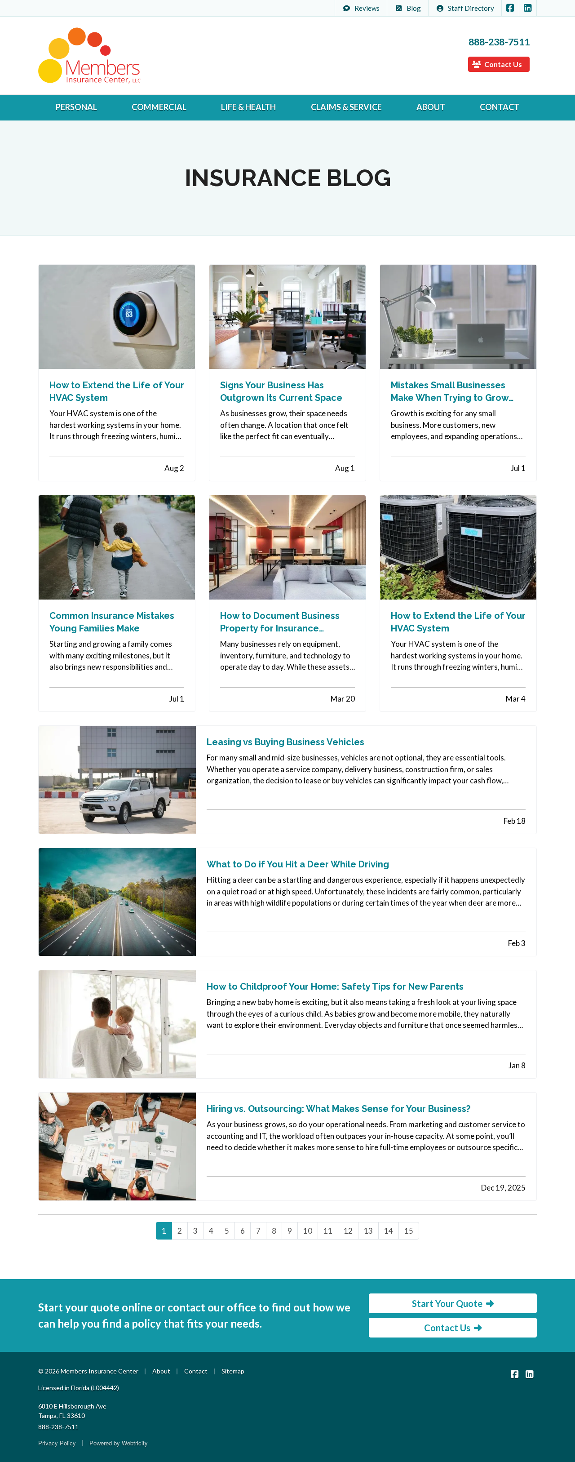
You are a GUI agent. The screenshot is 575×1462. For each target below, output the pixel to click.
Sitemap (232, 1371)
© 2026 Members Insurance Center (88, 1371)
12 (348, 1230)
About (430, 107)
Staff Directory (471, 8)
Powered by (118, 1443)
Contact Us (502, 64)
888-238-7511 (499, 42)
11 (327, 1230)
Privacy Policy (57, 1443)
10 (307, 1230)
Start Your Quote (447, 1303)
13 (368, 1230)
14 (388, 1230)
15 (408, 1230)
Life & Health (248, 107)
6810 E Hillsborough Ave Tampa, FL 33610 (72, 1410)
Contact (499, 107)
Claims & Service (346, 107)
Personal (76, 107)
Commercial (159, 107)
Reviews (367, 8)
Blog (414, 8)
